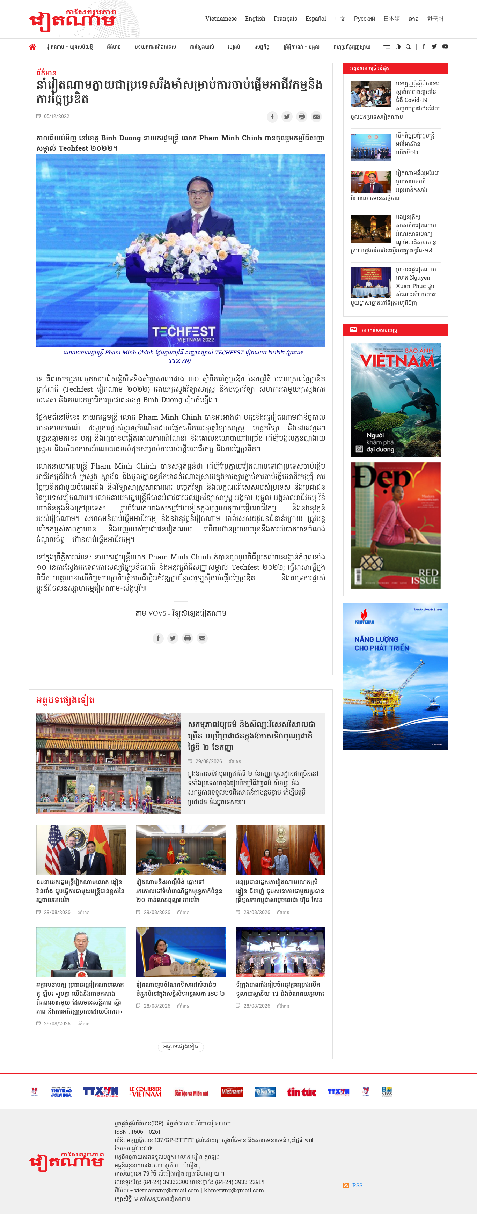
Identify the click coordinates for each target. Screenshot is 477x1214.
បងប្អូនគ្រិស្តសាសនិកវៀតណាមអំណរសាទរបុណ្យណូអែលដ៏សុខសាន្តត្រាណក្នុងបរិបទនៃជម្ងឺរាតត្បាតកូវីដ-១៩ (393, 234)
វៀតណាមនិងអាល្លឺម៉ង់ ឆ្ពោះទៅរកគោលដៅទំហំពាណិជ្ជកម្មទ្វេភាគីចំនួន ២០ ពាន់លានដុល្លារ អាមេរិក (179, 891)
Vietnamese (221, 19)
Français (285, 19)
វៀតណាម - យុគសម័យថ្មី (69, 47)
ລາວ (414, 19)
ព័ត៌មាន (114, 47)
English (255, 19)
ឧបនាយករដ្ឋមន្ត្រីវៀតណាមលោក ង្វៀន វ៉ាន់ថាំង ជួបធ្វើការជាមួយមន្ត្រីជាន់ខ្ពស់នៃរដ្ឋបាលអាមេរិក (80, 891)
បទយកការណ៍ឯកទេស (155, 47)
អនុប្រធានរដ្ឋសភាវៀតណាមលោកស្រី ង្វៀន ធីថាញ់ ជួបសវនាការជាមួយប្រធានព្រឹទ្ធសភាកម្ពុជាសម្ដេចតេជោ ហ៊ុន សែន (280, 891)
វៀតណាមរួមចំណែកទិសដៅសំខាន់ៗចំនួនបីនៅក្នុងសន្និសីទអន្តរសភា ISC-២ (180, 990)
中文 (340, 19)
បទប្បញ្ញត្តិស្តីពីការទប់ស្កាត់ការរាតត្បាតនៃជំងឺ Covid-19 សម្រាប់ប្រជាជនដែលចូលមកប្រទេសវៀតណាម (395, 101)
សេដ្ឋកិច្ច (262, 47)
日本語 (391, 19)
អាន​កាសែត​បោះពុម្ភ (379, 330)
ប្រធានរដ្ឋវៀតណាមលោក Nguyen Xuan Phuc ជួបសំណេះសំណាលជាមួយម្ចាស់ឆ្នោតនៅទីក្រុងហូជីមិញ (394, 287)
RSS (357, 1186)
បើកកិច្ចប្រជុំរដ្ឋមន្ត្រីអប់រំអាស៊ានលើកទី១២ (415, 144)
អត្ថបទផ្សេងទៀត (65, 701)
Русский (364, 19)
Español (316, 19)
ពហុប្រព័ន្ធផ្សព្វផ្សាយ (351, 47)
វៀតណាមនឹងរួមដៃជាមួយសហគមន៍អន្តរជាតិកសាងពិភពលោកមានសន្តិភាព (395, 186)
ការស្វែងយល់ (202, 47)
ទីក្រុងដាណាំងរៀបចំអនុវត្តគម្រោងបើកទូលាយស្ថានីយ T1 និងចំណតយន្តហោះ (280, 990)
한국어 (435, 19)
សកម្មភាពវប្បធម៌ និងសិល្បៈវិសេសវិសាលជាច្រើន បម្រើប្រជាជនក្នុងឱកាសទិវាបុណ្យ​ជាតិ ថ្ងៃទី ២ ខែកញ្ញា (252, 737)
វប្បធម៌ (234, 47)
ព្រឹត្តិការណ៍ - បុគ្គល (302, 47)
